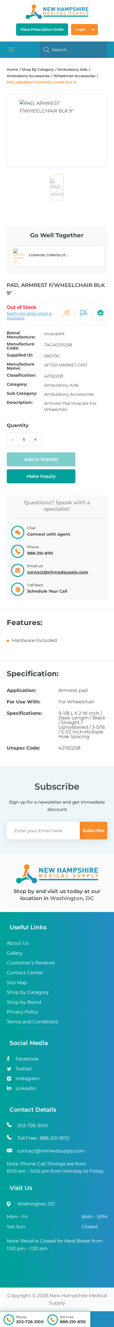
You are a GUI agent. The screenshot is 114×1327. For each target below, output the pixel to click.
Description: (20, 402)
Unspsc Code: (23, 748)
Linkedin (25, 1088)
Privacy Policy (22, 1012)
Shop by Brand (24, 1002)
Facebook (27, 1059)
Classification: (21, 375)
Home (12, 69)
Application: (21, 690)
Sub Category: (22, 393)
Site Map (17, 982)
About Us (18, 943)
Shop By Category (38, 69)
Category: (17, 384)
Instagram (27, 1078)
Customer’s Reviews (31, 963)
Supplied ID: (20, 355)
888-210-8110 (73, 1321)
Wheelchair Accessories (74, 76)
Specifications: (24, 713)
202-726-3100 (30, 1321)
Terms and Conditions (32, 1022)
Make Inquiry (41, 476)
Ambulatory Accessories (28, 76)
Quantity (18, 425)
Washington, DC (72, 898)
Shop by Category (28, 992)
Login (80, 29)
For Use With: (23, 702)
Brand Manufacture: (21, 335)
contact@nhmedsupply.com (57, 572)
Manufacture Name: (20, 366)
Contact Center (25, 972)
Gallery (15, 953)
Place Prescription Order (42, 29)
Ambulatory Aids (72, 69)
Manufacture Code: (20, 346)
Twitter (23, 1069)
